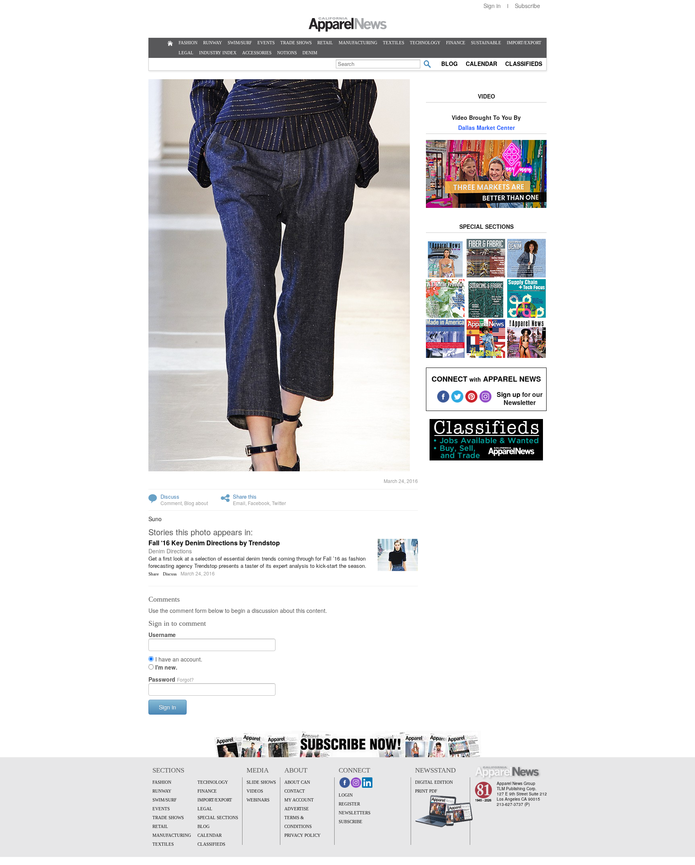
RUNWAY (212, 42)
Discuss (169, 496)
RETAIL (325, 42)
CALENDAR (481, 64)
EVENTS (266, 42)
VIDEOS (255, 791)
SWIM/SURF (240, 42)
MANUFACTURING (358, 42)
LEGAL (186, 52)
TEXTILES (393, 42)
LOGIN (346, 795)
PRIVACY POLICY (302, 835)
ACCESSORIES (256, 52)
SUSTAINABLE (486, 42)
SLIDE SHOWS (261, 782)
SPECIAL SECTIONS (217, 817)
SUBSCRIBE (350, 821)
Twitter (279, 502)
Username (162, 635)
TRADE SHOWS (296, 42)
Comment (171, 502)
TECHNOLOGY (425, 42)
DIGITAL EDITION (434, 782)
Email (239, 502)
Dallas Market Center (486, 127)
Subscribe (527, 6)
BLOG (449, 64)
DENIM (309, 52)
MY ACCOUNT (299, 799)
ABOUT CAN (297, 782)
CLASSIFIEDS (523, 64)
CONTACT (294, 791)
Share (153, 573)
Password (171, 679)
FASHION (188, 42)
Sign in (492, 6)
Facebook (258, 502)
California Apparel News (347, 24)
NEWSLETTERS (354, 812)
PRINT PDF (426, 791)
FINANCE (455, 42)
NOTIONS (287, 52)
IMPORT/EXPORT (524, 42)
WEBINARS (258, 799)
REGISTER (349, 803)
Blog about (196, 502)
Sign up (508, 394)
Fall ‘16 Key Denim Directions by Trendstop (214, 542)
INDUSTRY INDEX (217, 52)
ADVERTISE (296, 808)
